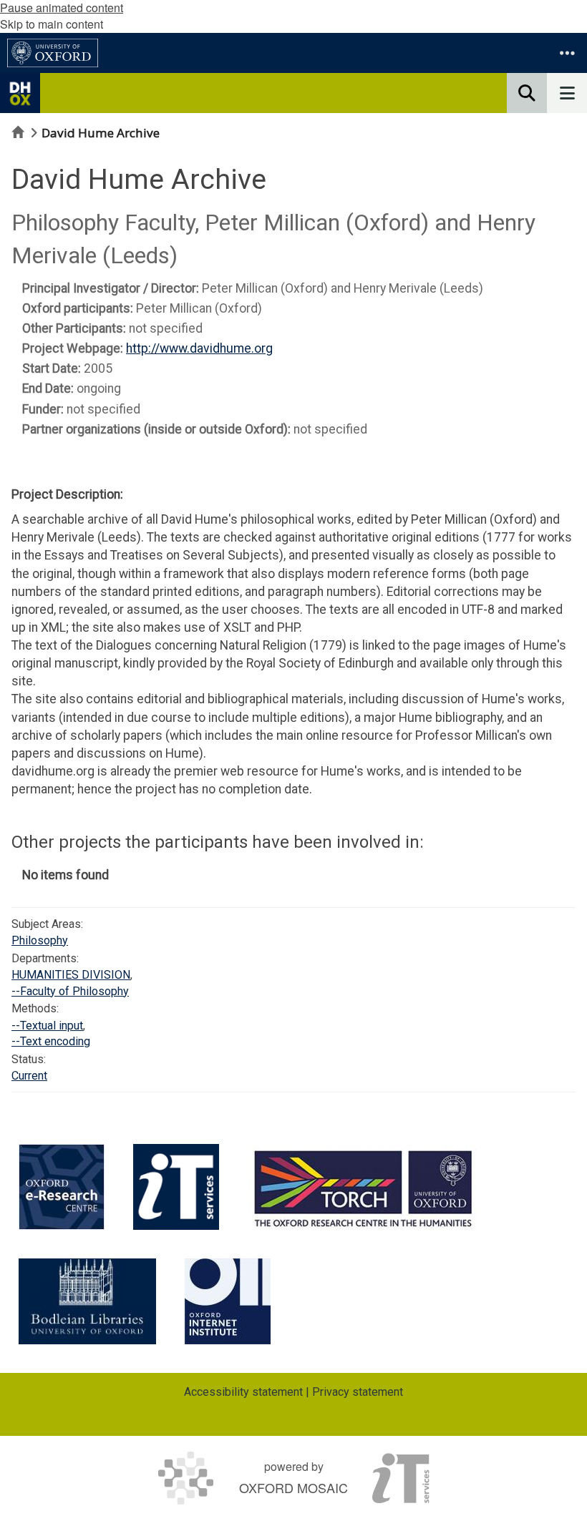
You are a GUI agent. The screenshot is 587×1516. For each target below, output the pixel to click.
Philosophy (39, 940)
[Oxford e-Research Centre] (62, 1187)
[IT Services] (176, 1187)
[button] (567, 53)
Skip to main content (51, 24)
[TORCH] (363, 1187)
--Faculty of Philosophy (70, 991)
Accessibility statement (243, 1392)
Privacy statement (357, 1392)
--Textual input (47, 1025)
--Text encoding (50, 1041)
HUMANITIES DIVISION (70, 975)
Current (29, 1075)
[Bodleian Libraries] (87, 1301)
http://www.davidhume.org (199, 348)
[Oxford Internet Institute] (228, 1301)
